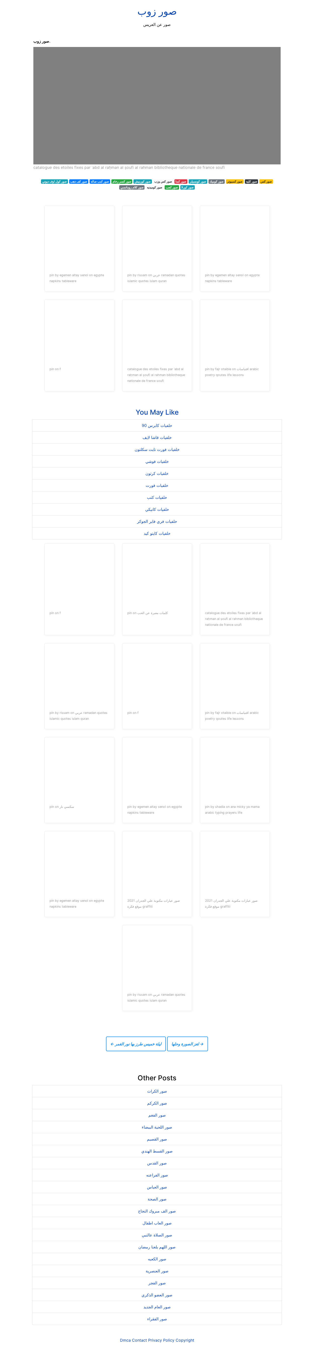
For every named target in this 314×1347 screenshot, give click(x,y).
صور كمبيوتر (234, 181)
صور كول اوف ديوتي (54, 181)
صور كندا (180, 181)
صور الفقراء (157, 1318)
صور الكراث (157, 1091)
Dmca (125, 1340)
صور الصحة (157, 1199)
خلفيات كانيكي (157, 509)
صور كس (266, 181)
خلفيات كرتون (157, 473)
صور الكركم (157, 1103)
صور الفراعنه (157, 1175)
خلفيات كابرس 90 (157, 425)
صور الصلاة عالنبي (157, 1235)
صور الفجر (157, 1282)
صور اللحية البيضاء (157, 1127)
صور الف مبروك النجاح (157, 1211)
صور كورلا (187, 187)
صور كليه (251, 181)
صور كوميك (216, 181)
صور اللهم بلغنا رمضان (157, 1246)
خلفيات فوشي (157, 461)
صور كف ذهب (78, 181)
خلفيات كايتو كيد (157, 533)
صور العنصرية (157, 1270)
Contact (139, 1340)
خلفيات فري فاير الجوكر (157, 521)
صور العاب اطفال (157, 1223)
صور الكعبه (157, 1258)
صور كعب (172, 187)
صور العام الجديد (157, 1306)
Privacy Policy (161, 1340)
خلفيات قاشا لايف (157, 437)
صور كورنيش (143, 181)
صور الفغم (157, 1115)
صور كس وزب (163, 181)
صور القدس (157, 1163)
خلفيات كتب (157, 497)
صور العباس (157, 1187)
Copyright (185, 1340)
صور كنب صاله (100, 181)
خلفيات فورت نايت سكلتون (157, 449)
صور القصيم (157, 1139)
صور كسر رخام (122, 181)
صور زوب (157, 11)
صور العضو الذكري (157, 1294)
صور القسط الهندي (157, 1151)
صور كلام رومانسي (132, 187)
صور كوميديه (154, 187)
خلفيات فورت (157, 485)
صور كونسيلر (198, 181)
